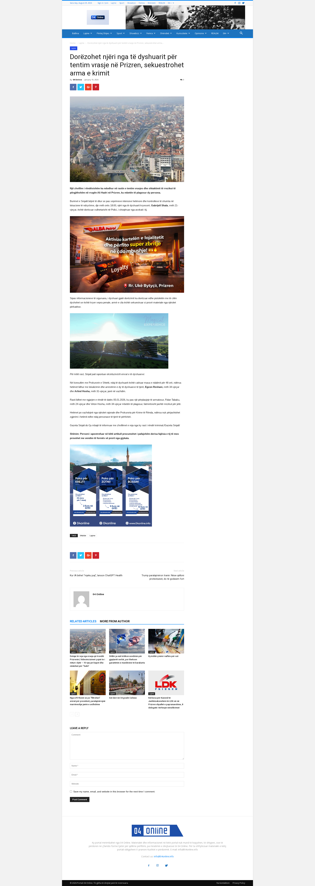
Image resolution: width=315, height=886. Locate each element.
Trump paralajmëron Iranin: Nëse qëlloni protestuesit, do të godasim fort (163, 577)
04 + (170, 3)
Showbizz (131, 3)
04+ (224, 33)
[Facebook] (235, 3)
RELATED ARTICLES (83, 621)
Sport (121, 3)
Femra (142, 3)
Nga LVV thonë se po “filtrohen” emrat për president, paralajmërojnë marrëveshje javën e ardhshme (87, 701)
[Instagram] (239, 3)
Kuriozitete (182, 33)
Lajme (113, 3)
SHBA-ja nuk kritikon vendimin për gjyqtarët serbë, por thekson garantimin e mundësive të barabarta (127, 659)
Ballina (75, 33)
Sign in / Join (103, 3)
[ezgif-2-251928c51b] (127, 341)
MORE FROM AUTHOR (115, 621)
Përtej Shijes (103, 33)
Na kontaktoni (223, 883)
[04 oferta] (111, 529)
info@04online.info (164, 856)
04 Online (77, 79)
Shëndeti (152, 3)
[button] (241, 33)
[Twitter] (243, 3)
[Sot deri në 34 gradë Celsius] (127, 683)
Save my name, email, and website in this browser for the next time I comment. (114, 791)
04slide (83, 535)
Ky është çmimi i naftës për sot (163, 656)
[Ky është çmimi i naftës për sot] (166, 641)
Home (73, 43)
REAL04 (162, 3)
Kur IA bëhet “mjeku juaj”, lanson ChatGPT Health (96, 575)
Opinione (199, 33)
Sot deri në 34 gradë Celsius (123, 698)
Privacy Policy (239, 883)
